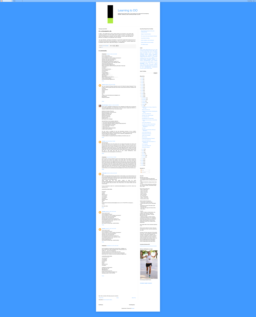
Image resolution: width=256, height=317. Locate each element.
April (143, 152)
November (144, 99)
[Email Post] (111, 45)
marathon (149, 59)
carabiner (153, 53)
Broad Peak (148, 49)
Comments (144, 172)
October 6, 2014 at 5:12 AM (110, 84)
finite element (147, 56)
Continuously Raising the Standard (148, 138)
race (146, 62)
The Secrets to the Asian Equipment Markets (149, 36)
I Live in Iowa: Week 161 (146, 122)
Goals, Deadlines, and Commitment (147, 40)
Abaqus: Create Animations (146, 34)
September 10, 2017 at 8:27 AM (112, 245)
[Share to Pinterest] (118, 45)
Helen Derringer (105, 105)
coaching (142, 54)
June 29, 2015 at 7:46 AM (111, 157)
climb (156, 53)
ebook (146, 55)
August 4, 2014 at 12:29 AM (112, 54)
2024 (142, 81)
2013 (142, 158)
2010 (142, 163)
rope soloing (155, 62)
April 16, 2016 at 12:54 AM (112, 173)
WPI (153, 50)
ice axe (152, 56)
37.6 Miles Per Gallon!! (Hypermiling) (148, 124)
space (150, 63)
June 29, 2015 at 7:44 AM (110, 141)
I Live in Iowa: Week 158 (146, 145)
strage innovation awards (144, 64)
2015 (142, 95)
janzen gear (146, 58)
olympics (152, 60)
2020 (142, 87)
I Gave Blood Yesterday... (145, 38)
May (143, 150)
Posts (143, 170)
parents (141, 62)
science (146, 63)
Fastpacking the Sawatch (146, 133)
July (143, 105)
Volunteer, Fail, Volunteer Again (147, 115)
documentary (142, 55)
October (143, 101)
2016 (142, 93)
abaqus (156, 50)
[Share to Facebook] (116, 45)
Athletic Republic (142, 49)
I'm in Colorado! (145, 144)
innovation (155, 56)
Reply (103, 80)
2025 (142, 79)
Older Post (134, 297)
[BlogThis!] (114, 45)
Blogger (132, 308)
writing (151, 68)
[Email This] (113, 45)
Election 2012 (152, 49)
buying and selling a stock (145, 53)
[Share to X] (115, 45)
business (155, 51)
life (102, 47)
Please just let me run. (146, 109)
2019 (142, 88)
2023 (142, 82)
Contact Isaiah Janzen (146, 283)
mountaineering (147, 60)
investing (142, 58)
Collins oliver (104, 173)
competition (154, 54)
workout (147, 68)
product (144, 62)
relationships (150, 62)
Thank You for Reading (146, 135)
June (143, 149)
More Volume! (144, 136)
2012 (142, 160)
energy (156, 55)
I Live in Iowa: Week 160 (146, 132)
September (144, 102)
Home (117, 297)
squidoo (152, 63)
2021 (142, 85)
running (142, 63)
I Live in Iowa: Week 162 (146, 113)
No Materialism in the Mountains (148, 118)
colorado (146, 54)
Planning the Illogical (146, 147)
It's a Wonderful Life (145, 116)
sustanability (146, 65)
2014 (142, 96)
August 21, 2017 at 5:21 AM (111, 211)
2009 (142, 165)
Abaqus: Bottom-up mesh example (147, 42)
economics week (151, 55)
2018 (142, 90)
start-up (156, 63)
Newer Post (101, 297)
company (150, 54)
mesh (156, 59)
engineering (142, 56)
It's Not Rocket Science (148, 50)
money (141, 60)
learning (150, 58)
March (143, 153)
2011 (142, 162)
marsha (103, 84)
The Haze (144, 128)
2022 (142, 84)
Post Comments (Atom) (108, 299)
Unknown (103, 141)
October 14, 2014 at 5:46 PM (113, 105)
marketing (153, 59)
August (143, 104)
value (145, 68)
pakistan (155, 60)
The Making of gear (144, 44)
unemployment (148, 67)
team (150, 65)
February (144, 155)
